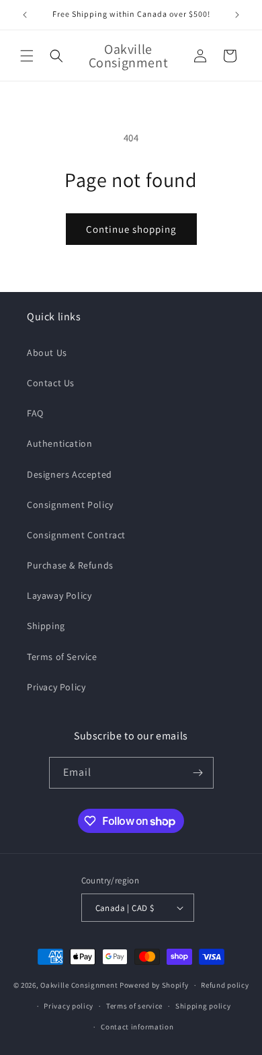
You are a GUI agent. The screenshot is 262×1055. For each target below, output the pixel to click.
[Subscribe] (198, 773)
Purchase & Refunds (70, 565)
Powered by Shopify (154, 985)
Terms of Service (62, 657)
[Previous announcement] (25, 15)
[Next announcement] (237, 15)
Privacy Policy (56, 687)
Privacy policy (68, 1006)
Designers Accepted (69, 474)
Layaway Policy (59, 595)
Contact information (137, 1026)
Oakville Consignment (79, 985)
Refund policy (225, 985)
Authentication (59, 443)
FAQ (35, 413)
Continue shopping (131, 229)
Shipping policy (203, 1006)
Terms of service (134, 1006)
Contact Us (51, 383)
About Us (47, 353)
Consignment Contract (76, 535)
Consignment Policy (70, 505)
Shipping (46, 626)
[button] (27, 56)
